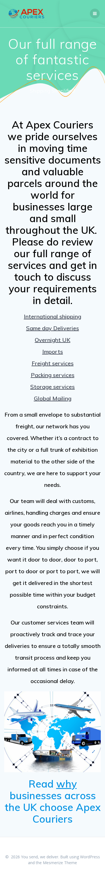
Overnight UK (52, 339)
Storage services (52, 386)
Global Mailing (52, 398)
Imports (52, 351)
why (66, 783)
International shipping (52, 316)
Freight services (53, 363)
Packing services (52, 374)
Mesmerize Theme (60, 862)
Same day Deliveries (52, 328)
